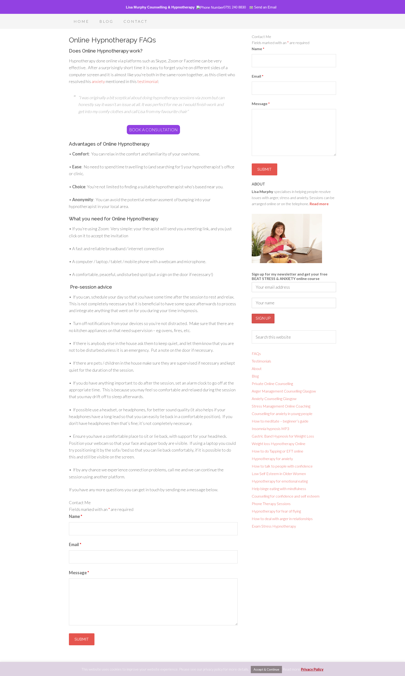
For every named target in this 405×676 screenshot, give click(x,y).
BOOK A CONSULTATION (153, 129)
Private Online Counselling (272, 383)
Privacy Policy (312, 669)
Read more (319, 203)
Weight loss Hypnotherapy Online (278, 443)
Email (75, 544)
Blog (255, 376)
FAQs (256, 353)
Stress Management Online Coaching (281, 406)
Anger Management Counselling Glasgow (284, 391)
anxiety (98, 81)
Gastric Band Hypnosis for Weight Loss (283, 436)
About (257, 368)
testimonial (147, 81)
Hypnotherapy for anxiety (272, 458)
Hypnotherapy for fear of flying (276, 511)
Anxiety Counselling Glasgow (274, 398)
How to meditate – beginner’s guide (280, 421)
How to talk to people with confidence (282, 466)
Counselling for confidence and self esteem (285, 496)
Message (79, 572)
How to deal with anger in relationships (282, 518)
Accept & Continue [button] (266, 669)
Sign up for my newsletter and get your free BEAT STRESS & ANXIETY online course (289, 276)
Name (75, 516)
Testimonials (261, 361)
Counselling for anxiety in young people (282, 413)
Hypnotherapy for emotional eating (280, 481)
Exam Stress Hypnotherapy (274, 526)
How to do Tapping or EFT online (277, 451)
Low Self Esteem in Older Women (279, 473)
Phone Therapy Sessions (271, 503)
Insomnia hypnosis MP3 (270, 428)
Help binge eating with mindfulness (279, 488)
